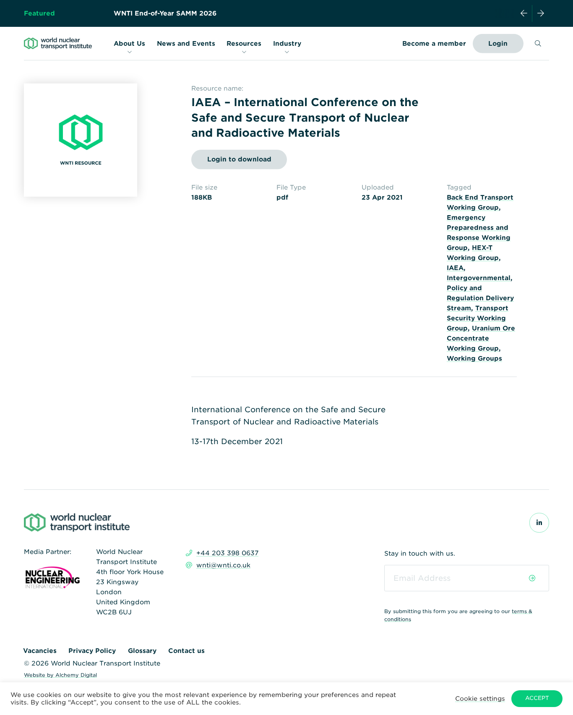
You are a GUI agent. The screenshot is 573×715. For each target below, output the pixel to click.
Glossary (142, 651)
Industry (287, 43)
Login (498, 43)
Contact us (186, 651)
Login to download (239, 159)
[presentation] (524, 13)
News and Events (186, 43)
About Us (129, 43)
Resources (244, 43)
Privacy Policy (92, 651)
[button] (480, 698)
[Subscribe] (532, 578)
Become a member (434, 43)
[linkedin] (539, 523)
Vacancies (40, 651)
